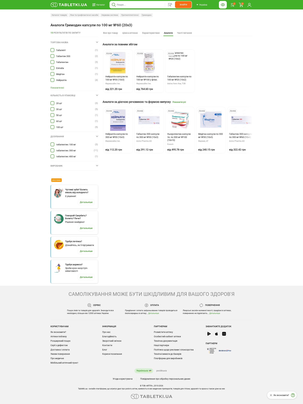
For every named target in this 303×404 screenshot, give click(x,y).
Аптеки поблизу (58, 336)
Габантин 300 (63, 56)
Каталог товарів (59, 15)
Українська (142, 370)
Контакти (107, 345)
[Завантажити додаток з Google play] (209, 334)
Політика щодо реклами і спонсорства (174, 349)
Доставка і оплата (60, 349)
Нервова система (109, 15)
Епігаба (60, 68)
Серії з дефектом (59, 345)
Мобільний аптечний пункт (64, 362)
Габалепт (61, 50)
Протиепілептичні (130, 15)
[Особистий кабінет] (249, 5)
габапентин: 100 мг (66, 144)
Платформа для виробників (168, 358)
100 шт (59, 127)
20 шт (59, 103)
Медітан (60, 74)
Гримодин (147, 15)
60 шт (59, 121)
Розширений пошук (60, 341)
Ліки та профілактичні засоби (84, 15)
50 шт (59, 115)
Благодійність (109, 336)
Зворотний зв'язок (112, 341)
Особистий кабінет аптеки (167, 336)
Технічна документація (165, 341)
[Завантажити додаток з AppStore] (216, 334)
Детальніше (153, 313)
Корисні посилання (112, 354)
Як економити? (58, 332)
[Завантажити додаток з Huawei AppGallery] (224, 334)
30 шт (59, 109)
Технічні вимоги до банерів (167, 354)
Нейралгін (61, 80)
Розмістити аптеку (163, 332)
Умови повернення (60, 354)
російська (161, 370)
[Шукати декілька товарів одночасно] (169, 4)
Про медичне (57, 358)
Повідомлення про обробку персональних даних (165, 379)
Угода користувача (123, 379)
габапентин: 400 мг (66, 156)
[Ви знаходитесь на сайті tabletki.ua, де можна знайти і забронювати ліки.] (68, 4)
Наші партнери (161, 345)
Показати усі (179, 102)
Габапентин (62, 62)
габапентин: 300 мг (66, 150)
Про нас (106, 332)
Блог (104, 349)
